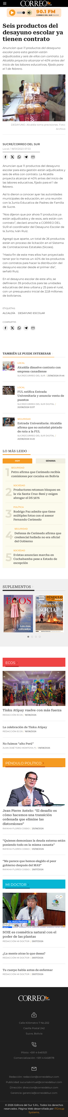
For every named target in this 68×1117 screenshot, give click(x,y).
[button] (34, 98)
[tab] (28, 637)
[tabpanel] (18, 613)
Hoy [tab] (17, 460)
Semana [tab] (50, 460)
